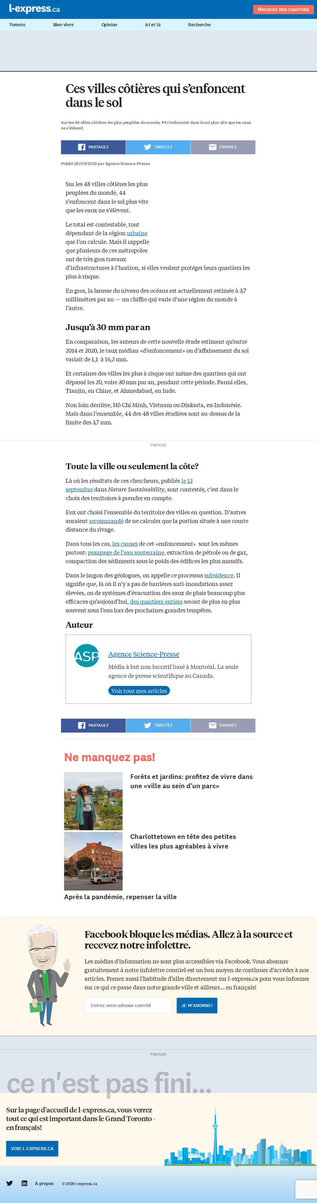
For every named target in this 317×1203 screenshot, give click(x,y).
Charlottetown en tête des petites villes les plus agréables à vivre (183, 841)
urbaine (137, 233)
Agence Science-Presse (143, 653)
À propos (44, 1183)
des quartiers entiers (156, 601)
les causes (125, 543)
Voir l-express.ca (32, 1149)
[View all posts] (139, 690)
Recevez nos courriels (283, 9)
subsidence (218, 575)
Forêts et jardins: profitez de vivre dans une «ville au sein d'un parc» (191, 781)
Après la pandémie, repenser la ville (120, 896)
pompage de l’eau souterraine (126, 552)
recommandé (106, 520)
